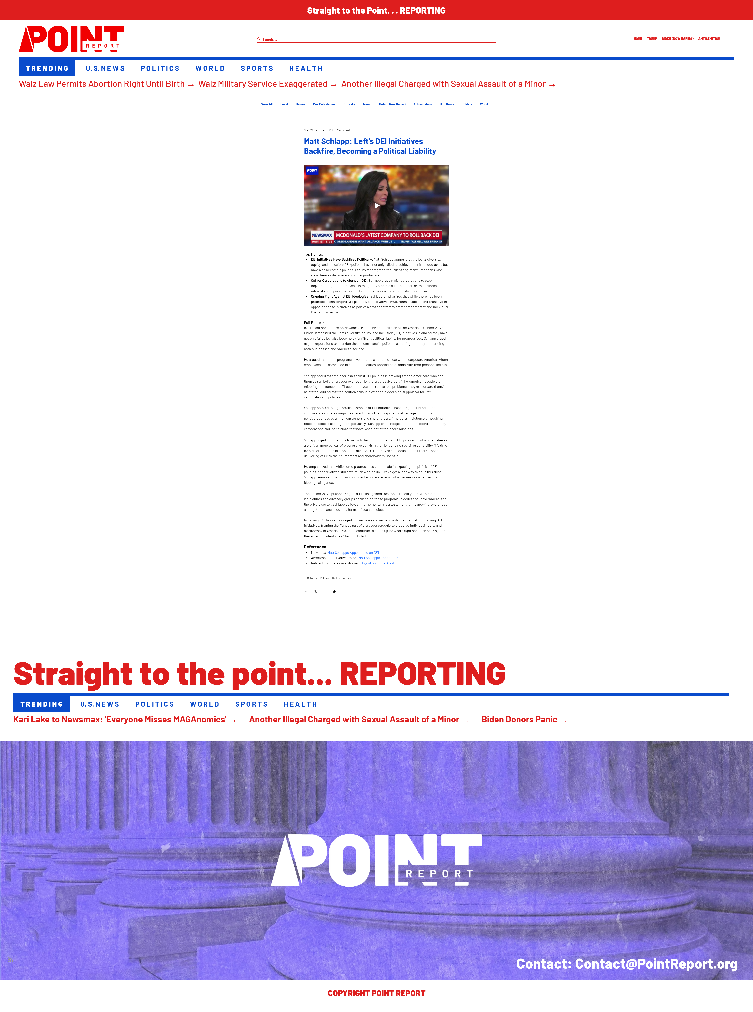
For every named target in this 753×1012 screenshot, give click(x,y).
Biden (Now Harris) (392, 104)
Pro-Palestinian (324, 104)
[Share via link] (334, 591)
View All (267, 104)
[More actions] (446, 130)
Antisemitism (422, 104)
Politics (467, 104)
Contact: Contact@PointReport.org (627, 963)
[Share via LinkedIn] (325, 591)
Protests (349, 104)
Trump (367, 104)
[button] (376, 10)
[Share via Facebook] (306, 591)
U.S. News (447, 104)
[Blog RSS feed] (10, 960)
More (483, 104)
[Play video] (376, 205)
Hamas (300, 104)
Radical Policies (341, 578)
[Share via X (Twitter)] (315, 591)
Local (284, 104)
